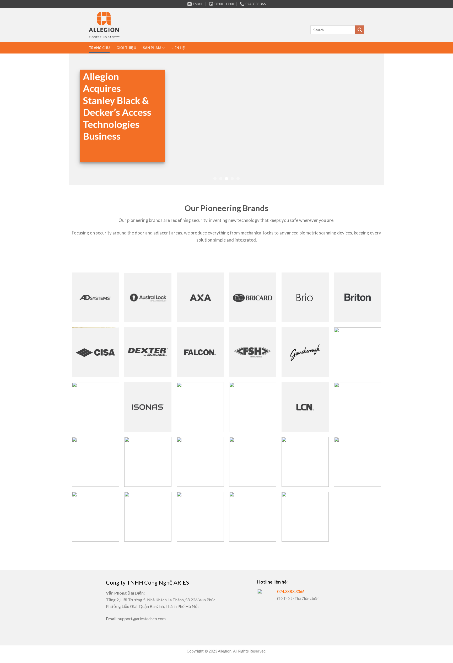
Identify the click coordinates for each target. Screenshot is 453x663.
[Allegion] (104, 25)
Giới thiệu (126, 48)
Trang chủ (99, 48)
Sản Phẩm (152, 48)
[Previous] (82, 119)
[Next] (371, 119)
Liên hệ (178, 48)
